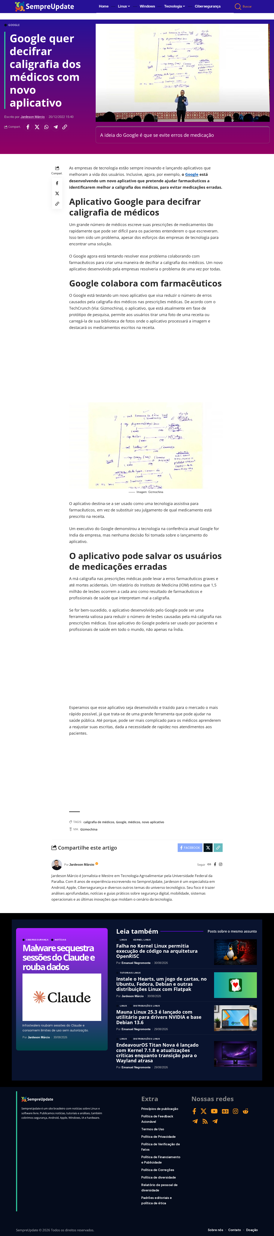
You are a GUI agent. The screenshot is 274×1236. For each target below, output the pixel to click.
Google (14, 25)
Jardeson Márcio (33, 117)
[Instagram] (221, 864)
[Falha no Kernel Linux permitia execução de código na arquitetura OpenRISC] (235, 952)
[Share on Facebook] (28, 127)
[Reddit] (245, 1111)
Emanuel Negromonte (136, 963)
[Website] (209, 864)
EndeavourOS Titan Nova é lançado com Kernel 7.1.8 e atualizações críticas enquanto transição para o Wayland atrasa (157, 1053)
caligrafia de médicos (98, 822)
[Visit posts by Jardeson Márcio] (56, 864)
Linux (123, 940)
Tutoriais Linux (130, 973)
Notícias (60, 940)
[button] (238, 6)
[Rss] (205, 1121)
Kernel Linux (142, 940)
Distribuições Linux (146, 1006)
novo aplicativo (153, 822)
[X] (204, 1111)
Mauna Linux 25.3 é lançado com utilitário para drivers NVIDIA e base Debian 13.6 (158, 1016)
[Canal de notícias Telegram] (215, 1121)
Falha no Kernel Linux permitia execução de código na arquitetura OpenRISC (157, 950)
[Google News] (225, 1111)
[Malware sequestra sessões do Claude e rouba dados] (61, 997)
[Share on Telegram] (55, 127)
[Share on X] (37, 127)
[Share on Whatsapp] (46, 127)
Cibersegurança (37, 940)
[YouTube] (214, 1111)
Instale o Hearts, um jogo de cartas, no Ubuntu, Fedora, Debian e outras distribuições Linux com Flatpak (161, 983)
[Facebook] (215, 864)
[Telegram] (195, 1121)
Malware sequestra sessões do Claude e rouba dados (58, 957)
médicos (134, 822)
